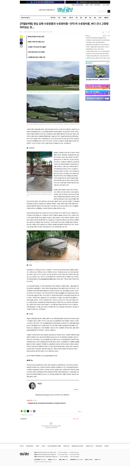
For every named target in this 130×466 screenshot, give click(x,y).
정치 (81, 17)
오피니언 (71, 17)
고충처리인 (106, 446)
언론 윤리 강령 (66, 446)
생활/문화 (106, 17)
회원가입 (107, 4)
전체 (21, 46)
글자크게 (108, 32)
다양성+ (64, 17)
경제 (86, 17)
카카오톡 (21, 36)
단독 (59, 17)
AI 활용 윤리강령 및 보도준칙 (77, 446)
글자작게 (105, 32)
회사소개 (21, 446)
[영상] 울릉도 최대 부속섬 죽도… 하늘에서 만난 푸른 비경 (97, 79)
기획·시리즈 (53, 17)
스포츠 (99, 17)
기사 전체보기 (75, 389)
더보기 (107, 63)
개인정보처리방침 (29, 446)
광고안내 (43, 446)
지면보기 (87, 4)
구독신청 (91, 4)
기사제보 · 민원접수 (97, 4)
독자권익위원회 (99, 446)
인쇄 (103, 32)
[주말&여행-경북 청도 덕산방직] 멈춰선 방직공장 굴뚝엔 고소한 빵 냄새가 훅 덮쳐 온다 (47, 403)
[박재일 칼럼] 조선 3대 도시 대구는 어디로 (88, 2)
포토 (90, 17)
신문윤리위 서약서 (89, 446)
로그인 (104, 4)
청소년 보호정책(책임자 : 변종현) (54, 446)
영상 (95, 17)
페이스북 (21, 39)
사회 (76, 17)
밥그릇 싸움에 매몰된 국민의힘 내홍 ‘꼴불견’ (42, 2)
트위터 (21, 43)
